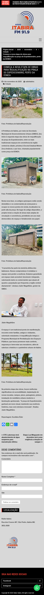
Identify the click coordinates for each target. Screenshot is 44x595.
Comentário (6, 459)
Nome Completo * (8, 477)
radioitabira (29, 81)
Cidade (8, 84)
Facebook (7, 581)
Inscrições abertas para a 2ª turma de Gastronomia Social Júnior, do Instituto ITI (26, 3)
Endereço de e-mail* (9, 485)
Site (3, 493)
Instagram (7, 586)
